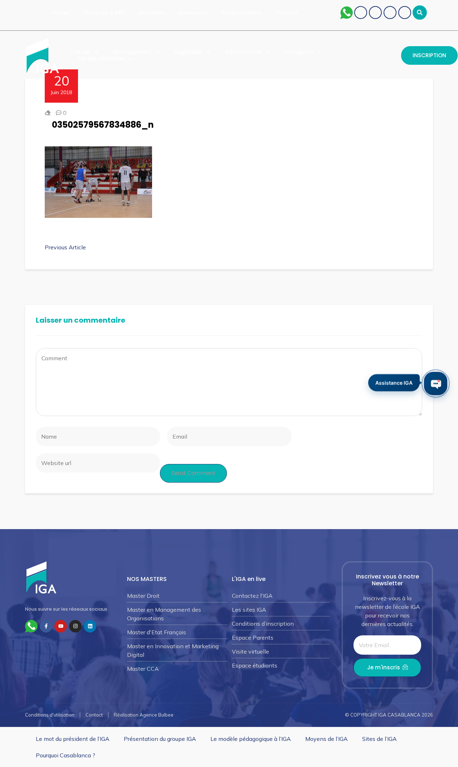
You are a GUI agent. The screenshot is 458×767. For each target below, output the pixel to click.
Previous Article (65, 247)
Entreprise (299, 52)
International (243, 52)
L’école (80, 52)
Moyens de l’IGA (326, 738)
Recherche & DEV (104, 12)
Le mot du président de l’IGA (72, 738)
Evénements (193, 12)
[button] (419, 12)
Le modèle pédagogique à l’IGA (250, 738)
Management (132, 52)
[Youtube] (375, 12)
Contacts (287, 12)
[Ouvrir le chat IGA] (435, 383)
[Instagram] (390, 12)
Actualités (151, 12)
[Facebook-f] (46, 626)
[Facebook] (360, 12)
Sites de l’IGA (379, 738)
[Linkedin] (404, 12)
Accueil (60, 12)
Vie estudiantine (101, 58)
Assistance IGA (394, 382)
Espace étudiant (242, 12)
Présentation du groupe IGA (160, 738)
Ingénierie (188, 52)
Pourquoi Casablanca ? (65, 755)
